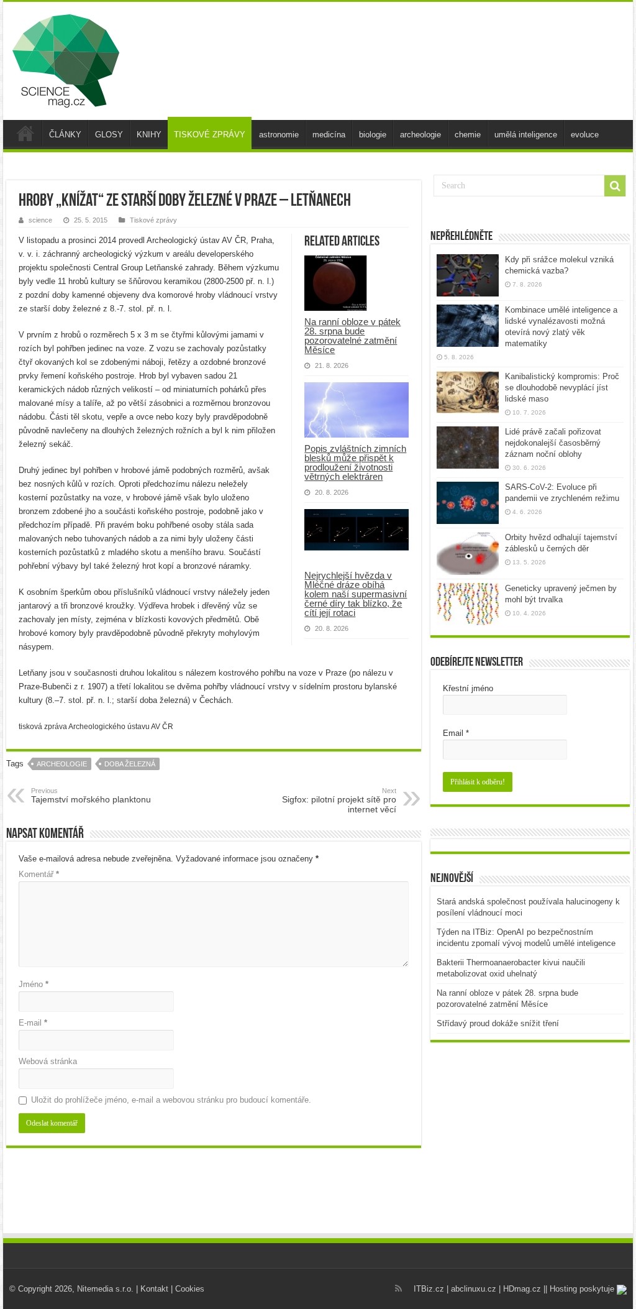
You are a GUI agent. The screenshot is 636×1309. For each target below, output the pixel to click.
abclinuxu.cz (473, 1288)
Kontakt (154, 1288)
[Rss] (398, 1288)
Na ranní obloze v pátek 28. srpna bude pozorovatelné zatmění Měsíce (352, 335)
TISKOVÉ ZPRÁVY (209, 134)
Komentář (39, 874)
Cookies (189, 1288)
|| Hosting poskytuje (580, 1288)
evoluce (585, 134)
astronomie (279, 134)
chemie (468, 134)
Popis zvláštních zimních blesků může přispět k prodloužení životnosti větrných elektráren (355, 462)
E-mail (33, 1022)
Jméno (33, 984)
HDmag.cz (522, 1288)
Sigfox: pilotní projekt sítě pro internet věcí (339, 800)
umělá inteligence (525, 134)
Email (456, 733)
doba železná (129, 764)
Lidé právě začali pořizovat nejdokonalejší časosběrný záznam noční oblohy (553, 443)
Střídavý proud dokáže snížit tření (498, 1023)
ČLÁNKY (65, 134)
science (40, 220)
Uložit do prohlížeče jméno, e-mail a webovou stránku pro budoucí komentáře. (171, 1100)
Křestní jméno (468, 688)
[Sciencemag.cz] (65, 58)
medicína (328, 134)
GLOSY (109, 134)
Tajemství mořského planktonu (91, 795)
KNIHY (149, 134)
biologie (372, 134)
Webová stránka (48, 1061)
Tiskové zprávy (153, 220)
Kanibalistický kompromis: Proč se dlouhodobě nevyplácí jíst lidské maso (562, 387)
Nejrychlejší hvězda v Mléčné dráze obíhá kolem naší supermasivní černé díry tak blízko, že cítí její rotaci (355, 594)
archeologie (420, 134)
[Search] (614, 185)
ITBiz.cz (429, 1288)
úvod (25, 133)
